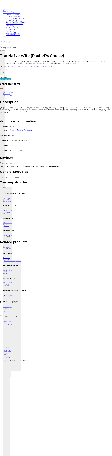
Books (13, 66)
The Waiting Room (9, 278)
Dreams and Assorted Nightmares (14, 193)
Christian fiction (21, 66)
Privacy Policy (6, 323)
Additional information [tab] (10, 92)
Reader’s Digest (7, 307)
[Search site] (1, 44)
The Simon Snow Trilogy (10, 265)
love (31, 66)
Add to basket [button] (7, 210)
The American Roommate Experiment (15, 290)
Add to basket (4, 77)
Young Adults (49, 66)
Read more (6, 198)
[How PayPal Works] (56, 342)
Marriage (36, 66)
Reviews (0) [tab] (6, 94)
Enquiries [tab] (6, 97)
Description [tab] (7, 91)
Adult (9, 66)
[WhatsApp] (2, 88)
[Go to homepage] (9, 6)
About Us (5, 310)
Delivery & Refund (7, 321)
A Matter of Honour (9, 230)
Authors (5, 308)
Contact (5, 311)
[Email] (1, 88)
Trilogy (42, 66)
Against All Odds (8, 218)
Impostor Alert (7, 253)
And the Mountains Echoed (11, 206)
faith (28, 66)
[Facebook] (0, 88)
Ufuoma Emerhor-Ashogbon (21, 130)
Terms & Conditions (8, 324)
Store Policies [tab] (7, 95)
